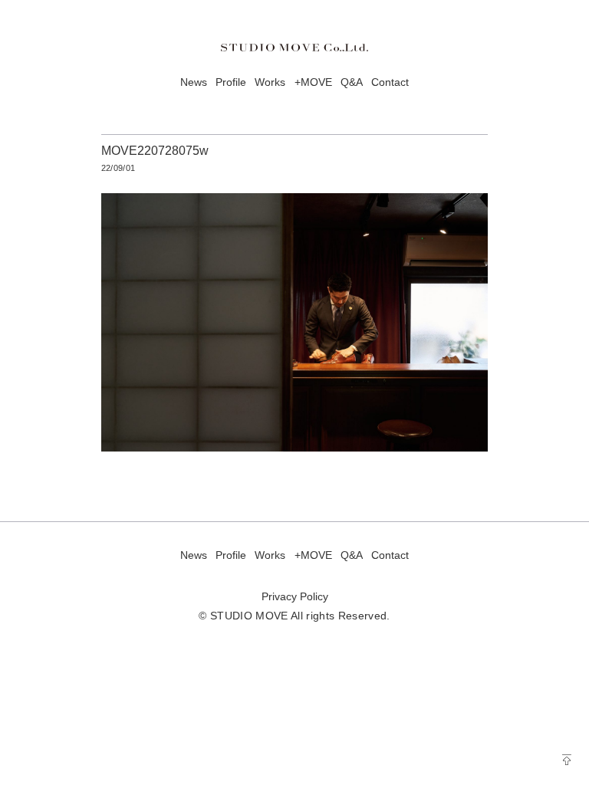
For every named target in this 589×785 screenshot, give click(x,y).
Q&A (352, 82)
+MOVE (313, 82)
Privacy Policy (295, 597)
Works (270, 82)
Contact (390, 82)
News (193, 82)
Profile (231, 82)
